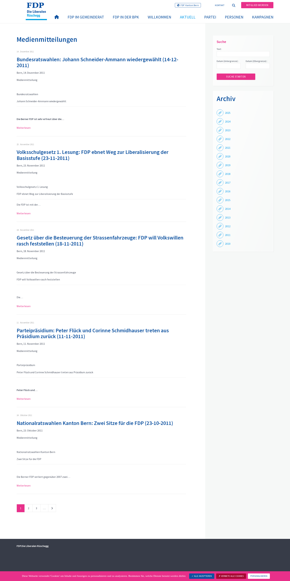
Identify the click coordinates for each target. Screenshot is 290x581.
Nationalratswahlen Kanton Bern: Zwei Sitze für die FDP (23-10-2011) (95, 423)
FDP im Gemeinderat (86, 17)
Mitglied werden (257, 5)
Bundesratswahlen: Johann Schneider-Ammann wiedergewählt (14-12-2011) (97, 62)
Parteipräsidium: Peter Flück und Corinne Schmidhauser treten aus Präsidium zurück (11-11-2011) (93, 333)
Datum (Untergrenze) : (228, 61)
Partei (210, 17)
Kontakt (220, 5)
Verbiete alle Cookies (232, 576)
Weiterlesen (24, 127)
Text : (219, 49)
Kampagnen (262, 17)
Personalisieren (258, 576)
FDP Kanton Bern (190, 5)
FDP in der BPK (126, 17)
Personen (234, 17)
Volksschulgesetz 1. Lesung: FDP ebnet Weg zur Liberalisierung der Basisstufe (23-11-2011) (92, 155)
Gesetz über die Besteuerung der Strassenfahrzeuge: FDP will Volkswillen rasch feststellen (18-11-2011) (100, 240)
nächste (52, 508)
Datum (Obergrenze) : (256, 61)
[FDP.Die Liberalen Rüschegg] (38, 7)
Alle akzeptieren (203, 576)
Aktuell (188, 17)
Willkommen (159, 17)
